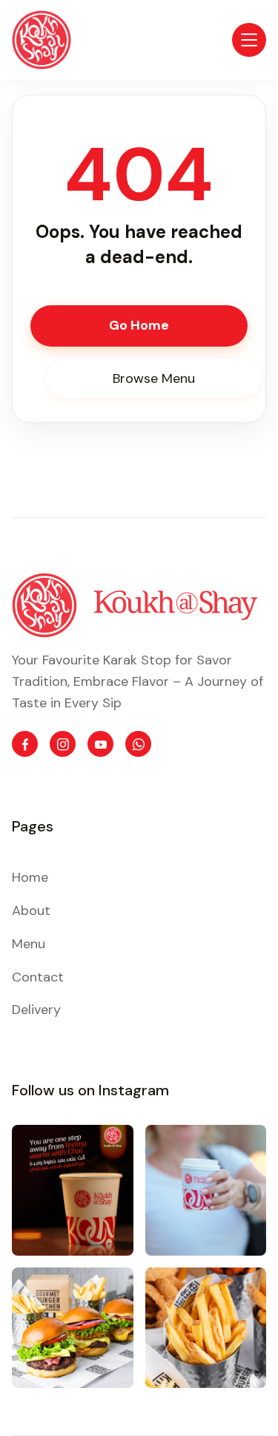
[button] (249, 40)
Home (30, 877)
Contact (38, 977)
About (31, 910)
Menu (28, 944)
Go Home (139, 325)
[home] (41, 40)
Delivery (36, 1009)
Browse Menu (154, 378)
